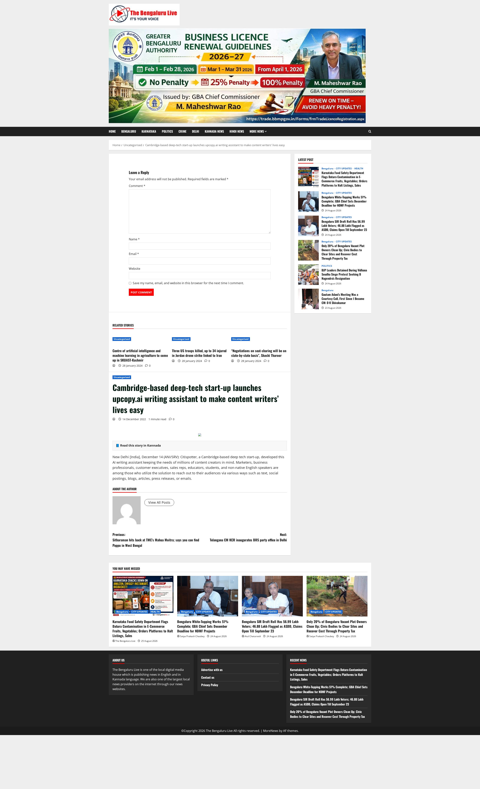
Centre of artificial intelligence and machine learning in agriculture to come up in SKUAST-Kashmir (140, 355)
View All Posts (159, 502)
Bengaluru (128, 131)
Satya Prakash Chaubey (192, 636)
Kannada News (214, 131)
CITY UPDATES (344, 168)
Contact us (207, 677)
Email (134, 254)
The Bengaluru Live (125, 641)
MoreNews (270, 731)
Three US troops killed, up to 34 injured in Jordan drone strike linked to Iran (199, 353)
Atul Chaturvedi (253, 636)
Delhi (195, 131)
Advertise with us (212, 669)
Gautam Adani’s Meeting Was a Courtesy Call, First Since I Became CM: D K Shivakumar (308, 299)
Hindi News (237, 131)
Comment (137, 186)
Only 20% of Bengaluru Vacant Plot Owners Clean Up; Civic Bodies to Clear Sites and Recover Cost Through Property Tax (308, 250)
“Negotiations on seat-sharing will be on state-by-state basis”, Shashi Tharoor (258, 353)
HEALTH (358, 168)
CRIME (182, 131)
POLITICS (167, 131)
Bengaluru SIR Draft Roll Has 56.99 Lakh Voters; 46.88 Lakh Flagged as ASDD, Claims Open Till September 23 (308, 226)
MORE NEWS (257, 131)
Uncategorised (122, 377)
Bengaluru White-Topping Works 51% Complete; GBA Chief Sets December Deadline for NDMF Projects (308, 201)
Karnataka (149, 131)
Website (134, 269)
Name (134, 239)
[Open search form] (369, 131)
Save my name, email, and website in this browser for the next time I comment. (188, 283)
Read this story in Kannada (140, 445)
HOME (112, 131)
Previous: (155, 540)
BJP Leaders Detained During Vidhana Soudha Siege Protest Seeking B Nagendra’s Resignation (308, 274)
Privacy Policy (209, 685)
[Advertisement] (240, 761)
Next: (248, 537)
